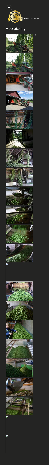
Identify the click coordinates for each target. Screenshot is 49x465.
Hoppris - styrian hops (31, 18)
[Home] (15, 22)
